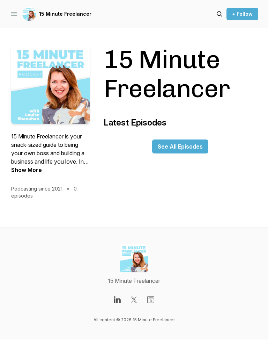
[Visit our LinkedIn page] (117, 299)
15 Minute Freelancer (65, 14)
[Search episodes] (219, 14)
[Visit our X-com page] (134, 299)
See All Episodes (180, 146)
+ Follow (242, 14)
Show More (26, 169)
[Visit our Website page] (150, 299)
